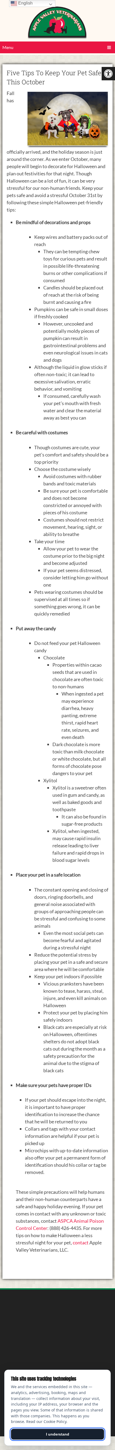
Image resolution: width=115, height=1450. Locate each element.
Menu (7, 47)
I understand (57, 1434)
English (25, 3)
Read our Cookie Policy (46, 1421)
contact (81, 1242)
